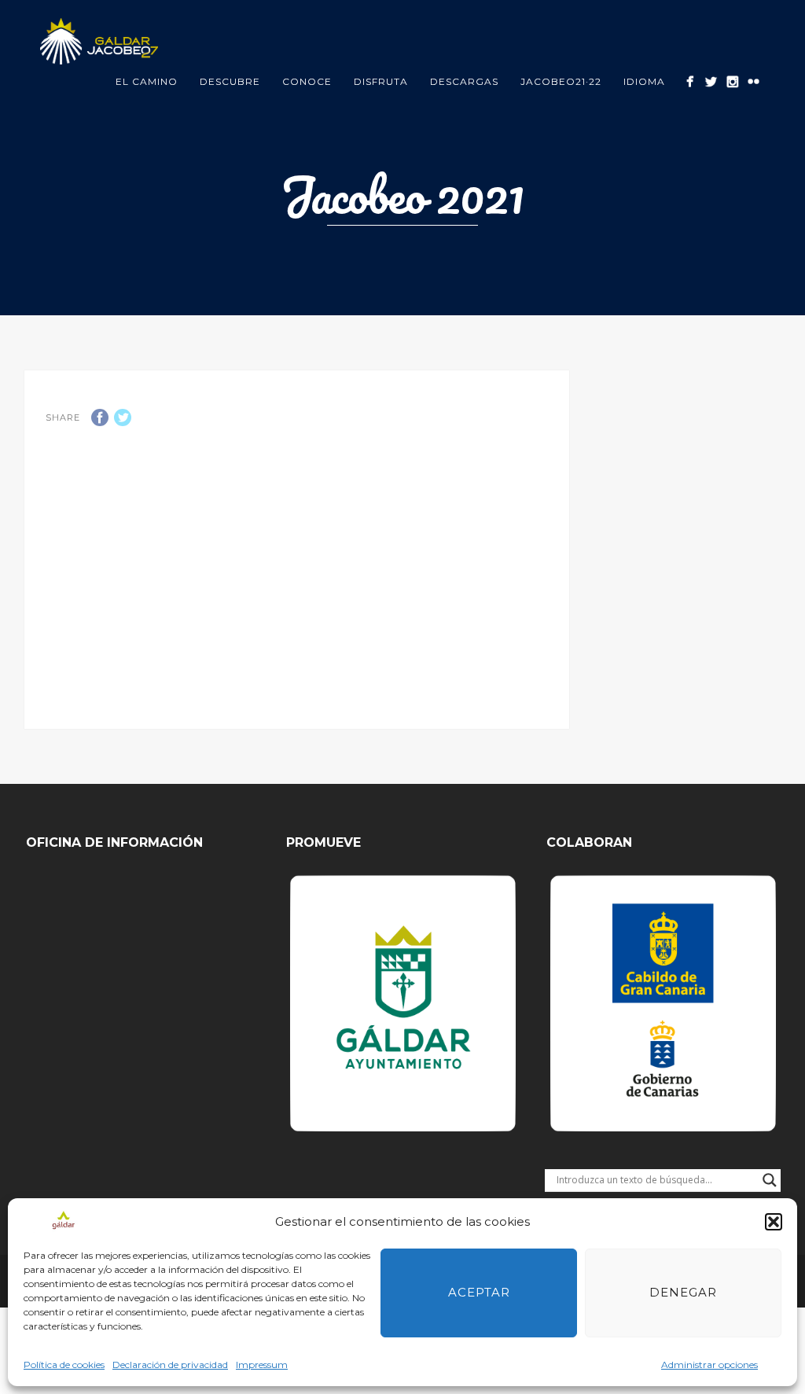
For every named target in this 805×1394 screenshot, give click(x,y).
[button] (773, 1222)
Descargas (464, 81)
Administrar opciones (709, 1364)
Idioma (644, 81)
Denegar (683, 1292)
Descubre (230, 81)
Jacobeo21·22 (560, 81)
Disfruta (381, 81)
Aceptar (479, 1292)
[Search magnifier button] (770, 1180)
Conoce (307, 81)
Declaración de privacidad (170, 1364)
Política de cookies (64, 1364)
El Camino (147, 81)
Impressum (262, 1364)
